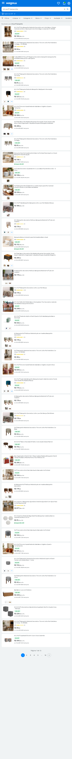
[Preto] (8, 180)
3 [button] (30, 655)
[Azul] (8, 101)
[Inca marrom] (8, 391)
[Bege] (8, 215)
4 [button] (34, 655)
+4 (11, 101)
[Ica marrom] (4, 69)
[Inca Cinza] (4, 391)
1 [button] (22, 655)
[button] (65, 9)
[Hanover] (10, 602)
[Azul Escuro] (4, 570)
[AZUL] (6, 328)
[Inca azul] (8, 69)
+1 (11, 134)
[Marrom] (8, 134)
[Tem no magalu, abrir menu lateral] (3, 2)
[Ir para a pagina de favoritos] (58, 3)
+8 (11, 69)
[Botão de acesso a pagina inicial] (30, 3)
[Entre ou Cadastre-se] (68, 3)
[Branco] (6, 602)
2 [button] (26, 655)
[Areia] (4, 101)
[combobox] (36, 9)
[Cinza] (4, 134)
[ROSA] (10, 328)
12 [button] (45, 655)
